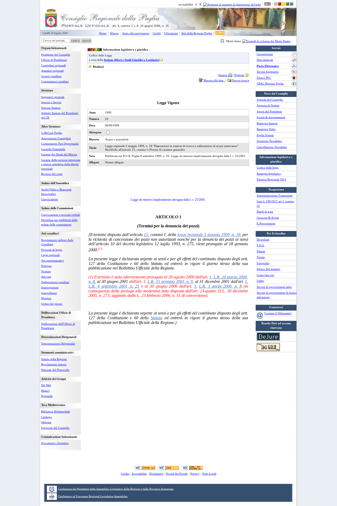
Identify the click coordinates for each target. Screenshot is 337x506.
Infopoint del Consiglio (55, 427)
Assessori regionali (52, 70)
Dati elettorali (265, 59)
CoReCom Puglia (51, 132)
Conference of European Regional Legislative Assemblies (92, 496)
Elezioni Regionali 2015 (271, 179)
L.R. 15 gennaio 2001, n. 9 (170, 281)
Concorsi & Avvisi (268, 217)
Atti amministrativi (52, 260)
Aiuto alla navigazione (135, 33)
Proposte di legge (51, 249)
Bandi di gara (265, 211)
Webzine (46, 422)
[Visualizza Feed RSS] (219, 33)
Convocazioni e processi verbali (60, 214)
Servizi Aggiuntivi (268, 71)
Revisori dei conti (51, 173)
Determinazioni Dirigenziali (58, 343)
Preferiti (239, 75)
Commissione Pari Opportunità (59, 143)
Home (103, 33)
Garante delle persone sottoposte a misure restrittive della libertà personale (60, 164)
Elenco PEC (264, 77)
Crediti (157, 33)
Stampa (223, 75)
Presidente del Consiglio (55, 54)
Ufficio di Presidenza (54, 59)
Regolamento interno (54, 364)
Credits (125, 473)
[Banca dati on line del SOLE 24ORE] (268, 350)
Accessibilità (139, 473)
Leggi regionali (50, 255)
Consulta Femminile (53, 149)
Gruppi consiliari (51, 76)
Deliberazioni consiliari (55, 282)
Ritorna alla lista (214, 80)
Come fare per (265, 275)
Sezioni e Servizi (51, 102)
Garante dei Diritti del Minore (59, 154)
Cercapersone (265, 54)
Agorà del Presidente (269, 111)
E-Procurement (266, 223)
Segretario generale (53, 97)
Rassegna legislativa (269, 173)
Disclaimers (156, 473)
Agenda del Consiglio (270, 99)
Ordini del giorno (51, 303)
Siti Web (46, 385)
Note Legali (209, 473)
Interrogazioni (49, 287)
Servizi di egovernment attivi (274, 286)
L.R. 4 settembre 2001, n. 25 (113, 286)
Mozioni (46, 298)
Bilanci (45, 390)
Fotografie (263, 263)
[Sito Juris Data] (268, 339)
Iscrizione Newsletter (269, 141)
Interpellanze (49, 292)
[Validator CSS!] (168, 467)
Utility (260, 280)
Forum (261, 257)
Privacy (195, 473)
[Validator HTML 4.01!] (145, 467)
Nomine (46, 271)
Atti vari (46, 276)
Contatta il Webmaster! (278, 313)
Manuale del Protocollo (55, 369)
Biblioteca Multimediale (55, 411)
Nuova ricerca (240, 80)
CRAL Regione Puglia (270, 83)
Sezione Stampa (50, 107)
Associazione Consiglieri (56, 138)
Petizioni (46, 265)
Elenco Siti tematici (268, 269)
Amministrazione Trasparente (275, 195)
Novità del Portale (177, 473)
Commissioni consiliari (55, 81)
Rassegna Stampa (267, 123)
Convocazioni (49, 199)
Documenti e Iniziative (55, 443)
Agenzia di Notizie (268, 105)
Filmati (261, 251)
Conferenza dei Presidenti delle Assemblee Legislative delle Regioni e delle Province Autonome (116, 488)
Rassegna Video (266, 129)
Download (263, 239)
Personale (47, 395)
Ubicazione (171, 33)
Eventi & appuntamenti (271, 117)
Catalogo (46, 417)
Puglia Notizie (265, 135)
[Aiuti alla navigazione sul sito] (86, 40)
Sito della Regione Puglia (196, 33)
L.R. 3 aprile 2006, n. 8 (220, 286)
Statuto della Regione (54, 359)
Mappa (114, 33)
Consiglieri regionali (53, 65)
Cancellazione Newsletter (272, 147)
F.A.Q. (261, 245)
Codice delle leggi (268, 167)
